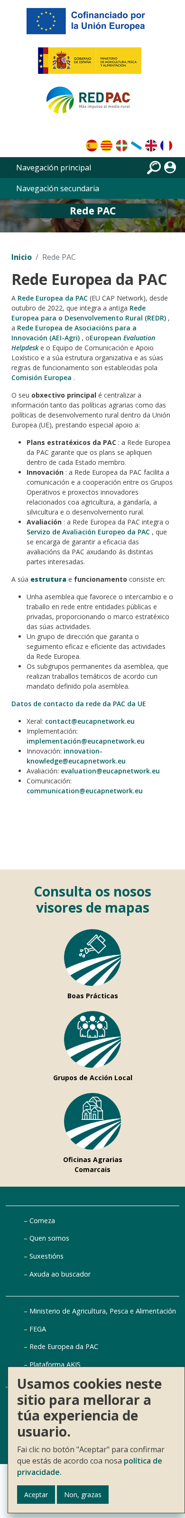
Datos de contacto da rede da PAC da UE (78, 703)
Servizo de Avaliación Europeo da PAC (88, 531)
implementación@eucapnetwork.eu (86, 741)
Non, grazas (83, 1494)
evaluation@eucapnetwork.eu (110, 770)
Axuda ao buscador (60, 1273)
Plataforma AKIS (55, 1364)
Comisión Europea (41, 377)
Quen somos (49, 1238)
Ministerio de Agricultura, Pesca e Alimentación (102, 1310)
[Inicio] (92, 104)
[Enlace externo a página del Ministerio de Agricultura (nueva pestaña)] (93, 64)
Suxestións (46, 1256)
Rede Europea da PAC (53, 297)
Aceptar (36, 1494)
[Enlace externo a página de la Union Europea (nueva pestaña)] (92, 25)
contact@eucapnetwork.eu (90, 721)
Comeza (42, 1220)
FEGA (37, 1328)
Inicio (21, 257)
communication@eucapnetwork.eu (85, 790)
